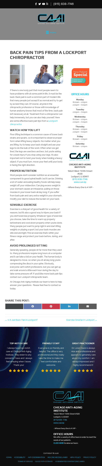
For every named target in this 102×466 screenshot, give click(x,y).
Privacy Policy (89, 457)
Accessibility (19, 457)
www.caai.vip (80, 182)
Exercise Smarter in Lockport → (81, 320)
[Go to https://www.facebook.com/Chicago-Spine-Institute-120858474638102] (36, 4)
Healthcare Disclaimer (58, 457)
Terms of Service (25, 461)
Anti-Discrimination (36, 457)
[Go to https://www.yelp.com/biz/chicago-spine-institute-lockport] (47, 4)
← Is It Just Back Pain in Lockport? (21, 320)
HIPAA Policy (75, 457)
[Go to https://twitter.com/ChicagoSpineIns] (39, 4)
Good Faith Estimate (44, 461)
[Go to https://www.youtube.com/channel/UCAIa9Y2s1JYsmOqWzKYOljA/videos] (43, 4)
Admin (8, 457)
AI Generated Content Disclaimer (69, 461)
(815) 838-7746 (63, 4)
